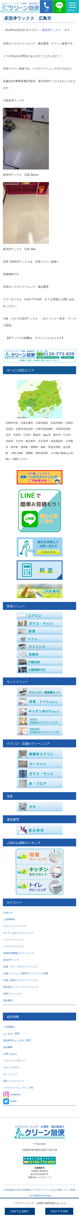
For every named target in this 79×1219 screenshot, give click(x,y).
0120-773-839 (59, 1211)
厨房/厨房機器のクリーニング (18, 953)
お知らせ (7, 912)
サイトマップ (10, 1074)
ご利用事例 (9, 919)
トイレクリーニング (13, 939)
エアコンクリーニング (14, 926)
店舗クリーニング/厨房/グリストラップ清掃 (25, 973)
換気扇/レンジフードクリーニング (20, 987)
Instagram (15, 1094)
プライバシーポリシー (14, 1060)
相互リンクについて (13, 1081)
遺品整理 (7, 1000)
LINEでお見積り (20, 1211)
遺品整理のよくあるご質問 (17, 1040)
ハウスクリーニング (13, 946)
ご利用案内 (9, 1027)
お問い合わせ (10, 1054)
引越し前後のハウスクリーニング (20, 980)
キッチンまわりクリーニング (18, 933)
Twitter (13, 1101)
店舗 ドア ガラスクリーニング (20, 966)
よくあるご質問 (11, 1033)
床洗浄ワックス (51, 29)
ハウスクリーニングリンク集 (18, 1087)
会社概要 (7, 1047)
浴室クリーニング (12, 993)
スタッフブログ (11, 1067)
